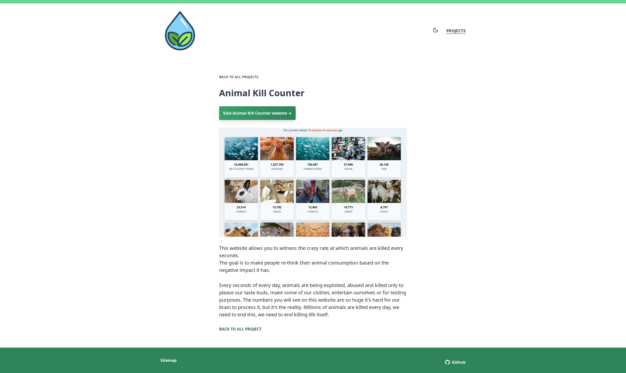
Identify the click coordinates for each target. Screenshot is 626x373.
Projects (456, 30)
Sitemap (168, 360)
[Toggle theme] (435, 30)
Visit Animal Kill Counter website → (257, 113)
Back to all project (240, 329)
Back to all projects (238, 77)
